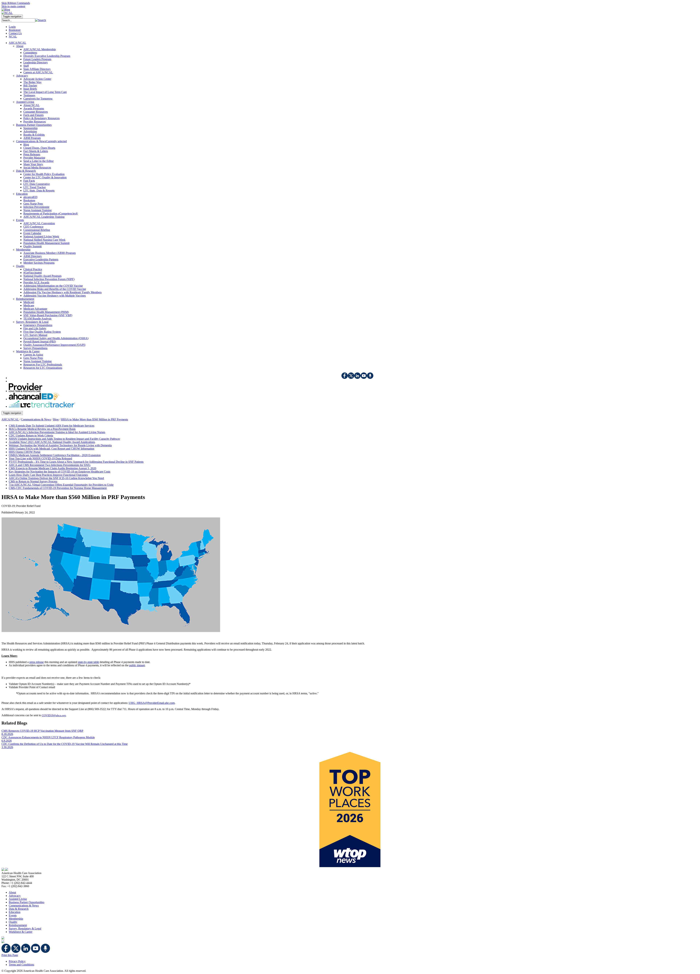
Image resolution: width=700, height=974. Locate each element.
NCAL (13, 36)
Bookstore (15, 30)
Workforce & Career (20, 931)
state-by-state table (88, 662)
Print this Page (9, 955)
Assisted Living (18, 898)
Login (12, 26)
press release (36, 662)
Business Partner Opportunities (26, 902)
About (12, 892)
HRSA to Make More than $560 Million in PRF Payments (94, 419)
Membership (16, 918)
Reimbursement (18, 925)
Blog (56, 419)
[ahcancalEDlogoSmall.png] (34, 399)
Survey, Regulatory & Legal (25, 928)
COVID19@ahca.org (54, 715)
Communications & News (36, 419)
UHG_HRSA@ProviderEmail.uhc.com (152, 702)
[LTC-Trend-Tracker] (42, 406)
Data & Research (18, 908)
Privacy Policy (17, 961)
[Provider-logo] (25, 391)
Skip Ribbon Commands (15, 3)
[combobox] (18, 20)
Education (14, 912)
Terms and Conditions (21, 964)
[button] (40, 20)
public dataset (137, 665)
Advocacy (15, 895)
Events (13, 915)
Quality (13, 921)
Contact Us (15, 33)
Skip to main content (13, 6)
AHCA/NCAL (10, 419)
